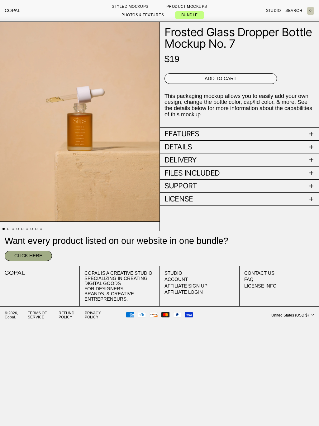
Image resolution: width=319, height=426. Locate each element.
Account (176, 279)
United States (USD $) (290, 315)
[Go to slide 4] (18, 229)
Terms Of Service (37, 315)
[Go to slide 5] (22, 229)
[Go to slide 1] (3, 229)
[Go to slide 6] (27, 229)
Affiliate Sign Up (185, 285)
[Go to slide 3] (13, 229)
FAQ (249, 279)
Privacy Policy (93, 315)
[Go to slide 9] (41, 229)
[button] (310, 10)
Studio (173, 273)
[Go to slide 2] (8, 229)
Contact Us (259, 273)
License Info (260, 285)
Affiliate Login (183, 292)
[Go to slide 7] (32, 229)
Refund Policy (66, 315)
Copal (12, 10)
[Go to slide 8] (36, 229)
